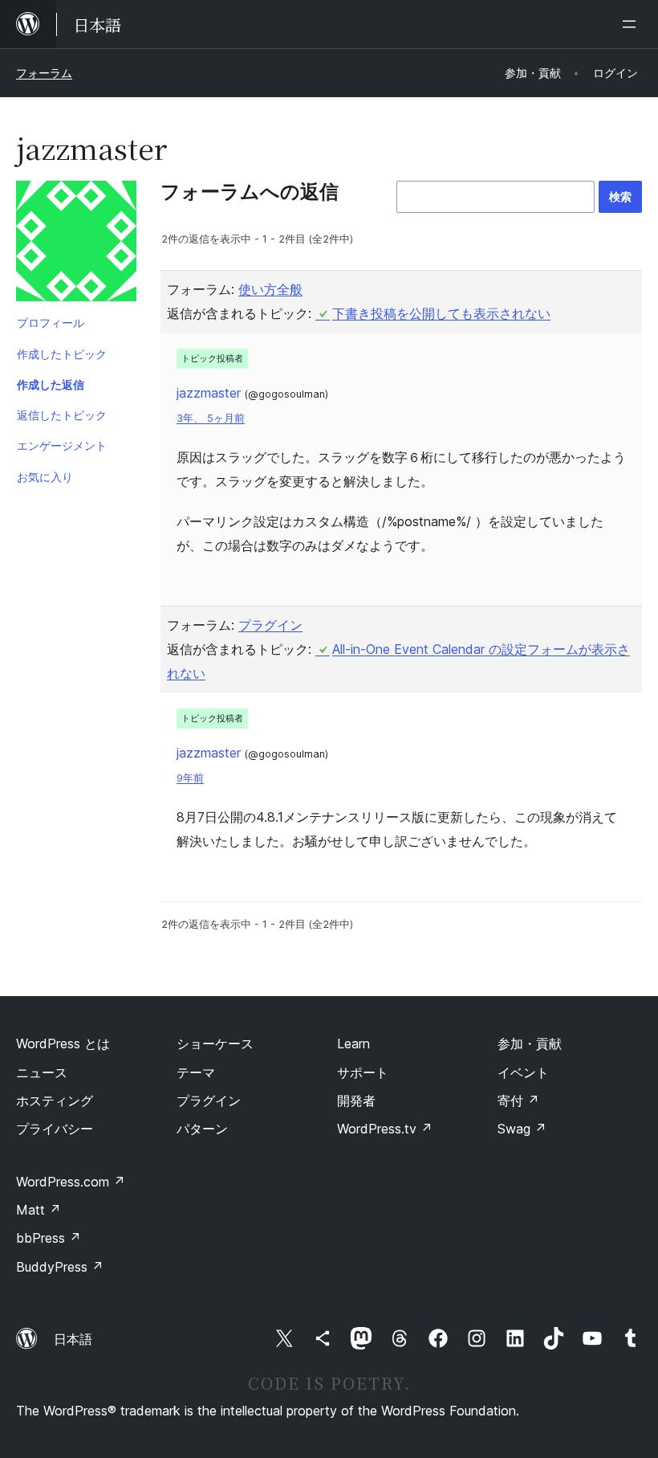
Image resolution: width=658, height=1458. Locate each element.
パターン (202, 1129)
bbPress (48, 1238)
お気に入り (45, 477)
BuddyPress (60, 1267)
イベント (523, 1072)
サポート (362, 1072)
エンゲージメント (62, 445)
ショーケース (215, 1043)
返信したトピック (62, 415)
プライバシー (54, 1129)
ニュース (41, 1072)
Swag (522, 1129)
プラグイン (270, 625)
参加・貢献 (530, 1043)
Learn (353, 1043)
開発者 (356, 1100)
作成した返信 (50, 384)
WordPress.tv (385, 1129)
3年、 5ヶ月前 (211, 418)
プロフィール (50, 322)
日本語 (73, 1339)
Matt (38, 1210)
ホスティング (54, 1100)
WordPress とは (63, 1043)
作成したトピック (62, 354)
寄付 (518, 1100)
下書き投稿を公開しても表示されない (441, 313)
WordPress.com (70, 1182)
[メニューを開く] (632, 24)
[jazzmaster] (76, 244)
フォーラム (44, 73)
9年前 (190, 778)
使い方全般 (270, 289)
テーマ (196, 1072)
